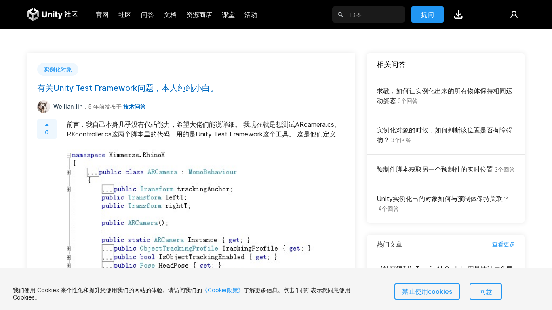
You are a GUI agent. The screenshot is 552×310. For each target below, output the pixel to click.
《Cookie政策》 (223, 290)
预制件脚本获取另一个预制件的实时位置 (446, 169)
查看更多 (503, 244)
